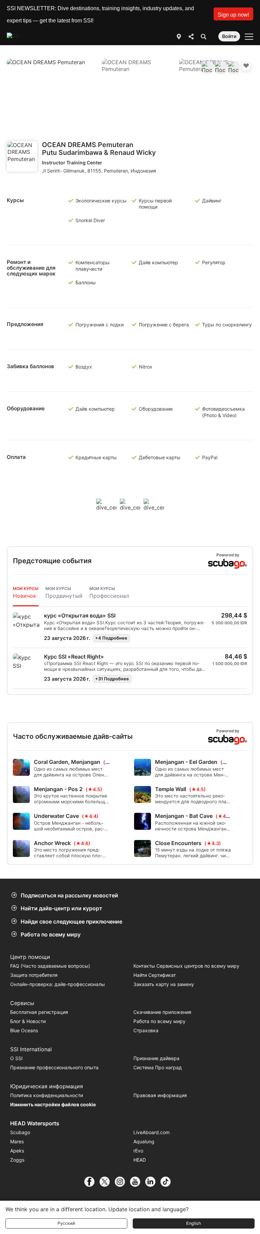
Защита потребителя (34, 975)
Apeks (17, 1150)
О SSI (16, 1058)
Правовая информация (160, 1095)
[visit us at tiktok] (168, 1182)
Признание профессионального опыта (54, 1067)
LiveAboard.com (151, 1132)
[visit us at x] (107, 1182)
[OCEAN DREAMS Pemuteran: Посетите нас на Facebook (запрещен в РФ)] (207, 66)
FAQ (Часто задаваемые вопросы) (50, 966)
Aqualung (143, 1141)
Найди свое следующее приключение (71, 921)
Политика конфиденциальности (46, 1095)
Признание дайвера (156, 1058)
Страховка (145, 1030)
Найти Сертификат (154, 975)
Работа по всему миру (51, 934)
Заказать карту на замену (163, 984)
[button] (233, 13)
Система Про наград (157, 1067)
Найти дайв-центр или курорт (61, 908)
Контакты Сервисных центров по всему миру (186, 966)
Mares (17, 1141)
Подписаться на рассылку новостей (69, 895)
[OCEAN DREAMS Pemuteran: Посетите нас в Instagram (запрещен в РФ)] (233, 66)
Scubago (20, 1132)
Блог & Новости (28, 1021)
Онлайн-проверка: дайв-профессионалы (57, 984)
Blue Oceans (24, 1030)
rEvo (138, 1150)
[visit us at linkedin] (152, 1182)
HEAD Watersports (34, 1123)
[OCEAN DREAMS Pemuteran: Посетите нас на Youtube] (220, 66)
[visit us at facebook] (92, 1182)
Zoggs (17, 1160)
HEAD (139, 1160)
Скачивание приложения (162, 1012)
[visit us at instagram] (122, 1182)
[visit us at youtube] (137, 1182)
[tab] (26, 593)
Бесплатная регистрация (39, 1012)
